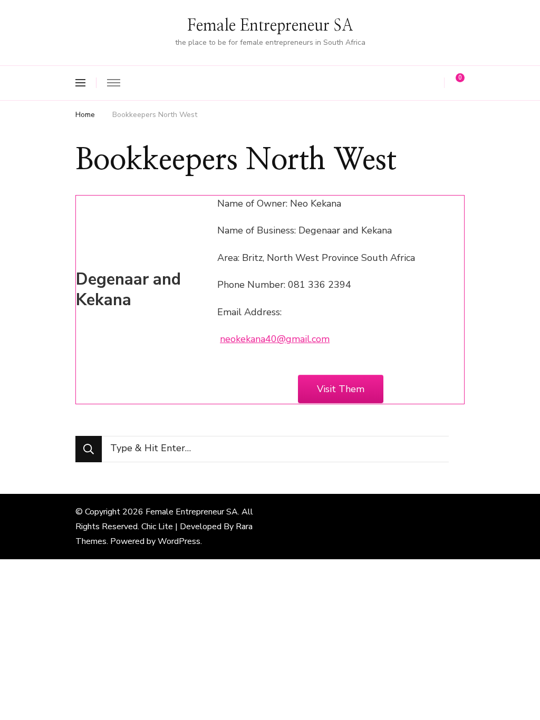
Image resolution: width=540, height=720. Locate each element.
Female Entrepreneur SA (270, 26)
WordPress (179, 541)
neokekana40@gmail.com (275, 339)
